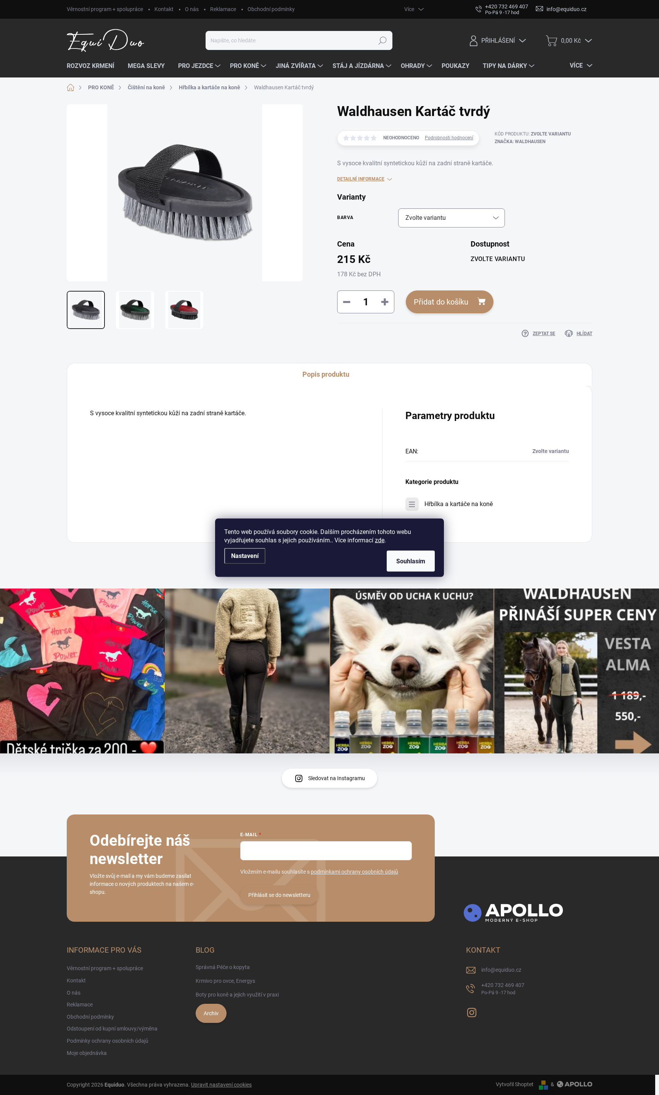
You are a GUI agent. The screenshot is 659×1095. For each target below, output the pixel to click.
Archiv (211, 1013)
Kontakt (164, 9)
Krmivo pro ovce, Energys (225, 981)
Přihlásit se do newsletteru (279, 895)
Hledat (383, 40)
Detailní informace (360, 179)
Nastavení (245, 555)
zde (379, 539)
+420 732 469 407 (502, 988)
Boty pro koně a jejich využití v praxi (237, 995)
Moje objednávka (87, 1053)
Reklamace (223, 9)
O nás (192, 9)
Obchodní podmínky (271, 9)
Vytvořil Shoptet (515, 1084)
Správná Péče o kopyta (223, 967)
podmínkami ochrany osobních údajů (354, 872)
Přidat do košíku (441, 301)
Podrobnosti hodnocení (449, 137)
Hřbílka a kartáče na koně (458, 504)
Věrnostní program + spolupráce (105, 9)
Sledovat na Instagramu (336, 778)
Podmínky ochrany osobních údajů (107, 1041)
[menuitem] (93, 66)
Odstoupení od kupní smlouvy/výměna (112, 1029)
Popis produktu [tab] (325, 374)
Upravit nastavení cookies (221, 1085)
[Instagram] (471, 1011)
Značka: (520, 141)
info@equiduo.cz (501, 970)
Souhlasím (410, 560)
